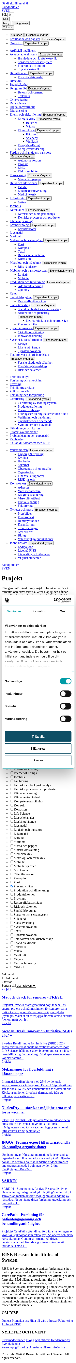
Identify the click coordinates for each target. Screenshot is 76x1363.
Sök (4, 14)
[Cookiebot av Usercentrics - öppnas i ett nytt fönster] (54, 600)
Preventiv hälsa (27, 324)
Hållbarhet (24, 461)
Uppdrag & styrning (31, 454)
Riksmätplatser (27, 266)
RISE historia (26, 479)
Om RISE (16, 43)
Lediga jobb (25, 547)
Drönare (23, 164)
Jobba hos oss (18, 543)
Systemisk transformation (26, 339)
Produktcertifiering (30, 406)
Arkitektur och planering (33, 312)
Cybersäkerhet (19, 99)
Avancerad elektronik (23, 54)
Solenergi (32, 138)
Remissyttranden (28, 521)
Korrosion (24, 258)
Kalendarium (26, 524)
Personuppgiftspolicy (15, 1347)
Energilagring (26, 118)
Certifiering (17, 399)
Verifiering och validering (34, 417)
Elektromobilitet (28, 171)
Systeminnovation (21, 328)
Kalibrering (17, 439)
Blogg (22, 535)
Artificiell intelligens (23, 50)
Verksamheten (19, 450)
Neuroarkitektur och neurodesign (47, 320)
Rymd (13, 293)
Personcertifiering (29, 410)
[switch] (65, 694)
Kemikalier (17, 209)
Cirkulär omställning (31, 332)
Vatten (22, 202)
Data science (18, 103)
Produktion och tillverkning (27, 282)
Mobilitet (23, 278)
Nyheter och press (21, 509)
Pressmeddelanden (13, 1340)
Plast (21, 244)
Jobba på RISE (11, 1324)
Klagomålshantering (31, 494)
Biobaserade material (31, 255)
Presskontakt (26, 517)
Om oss (6, 1320)
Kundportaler (10, 7)
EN (8, 10)
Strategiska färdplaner (23, 432)
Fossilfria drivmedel (30, 77)
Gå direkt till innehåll (15, 3)
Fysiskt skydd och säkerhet (35, 362)
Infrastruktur (18, 198)
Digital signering (28, 502)
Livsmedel (16, 232)
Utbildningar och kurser (25, 428)
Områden (16, 34)
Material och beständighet (26, 240)
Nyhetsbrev (25, 531)
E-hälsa (22, 187)
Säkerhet (23, 465)
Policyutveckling (20, 391)
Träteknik (24, 96)
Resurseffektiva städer (32, 301)
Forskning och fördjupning (27, 395)
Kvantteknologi (20, 225)
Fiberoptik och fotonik (32, 65)
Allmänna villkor (40, 1347)
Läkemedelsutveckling (32, 190)
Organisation (26, 472)
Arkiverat (8, 974)
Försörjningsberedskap (32, 366)
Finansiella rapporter (31, 476)
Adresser (23, 487)
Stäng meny (21, 23)
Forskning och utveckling (26, 380)
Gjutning (23, 289)
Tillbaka (7, 27)
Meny (6, 23)
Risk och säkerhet (29, 370)
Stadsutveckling (20, 305)
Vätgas (30, 126)
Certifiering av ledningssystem (37, 403)
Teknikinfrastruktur (22, 387)
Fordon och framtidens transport (30, 152)
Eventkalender (11, 1343)
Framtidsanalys (19, 376)
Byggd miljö (18, 88)
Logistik (23, 274)
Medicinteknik (27, 194)
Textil (21, 251)
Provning (15, 384)
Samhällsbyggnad (21, 297)
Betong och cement (30, 92)
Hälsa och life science (23, 183)
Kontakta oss (18, 483)
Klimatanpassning (21, 221)
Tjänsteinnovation (29, 351)
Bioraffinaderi (19, 73)
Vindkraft (32, 141)
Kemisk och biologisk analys (36, 214)
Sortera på (8, 985)
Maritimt (15, 236)
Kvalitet (23, 457)
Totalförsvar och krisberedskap (29, 354)
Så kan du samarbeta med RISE (30, 443)
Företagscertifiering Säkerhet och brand (43, 413)
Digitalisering (18, 110)
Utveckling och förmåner (34, 554)
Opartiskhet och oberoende (35, 421)
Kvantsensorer (27, 229)
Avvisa (38, 760)
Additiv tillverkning (30, 286)
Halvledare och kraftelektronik (37, 58)
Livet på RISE (27, 550)
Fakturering (25, 505)
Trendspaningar (28, 528)
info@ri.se (58, 1347)
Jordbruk (15, 206)
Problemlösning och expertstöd (29, 435)
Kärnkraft (32, 134)
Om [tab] (62, 611)
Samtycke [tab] (14, 611)
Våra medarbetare (29, 491)
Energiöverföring (29, 145)
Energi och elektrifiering (25, 114)
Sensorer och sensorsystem (35, 62)
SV (4, 10)
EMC (21, 167)
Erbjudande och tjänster (25, 39)
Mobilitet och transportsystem (28, 270)
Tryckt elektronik (29, 69)
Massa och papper (29, 179)
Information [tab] (38, 611)
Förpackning (18, 175)
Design (22, 343)
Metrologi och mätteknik (25, 262)
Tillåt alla (38, 736)
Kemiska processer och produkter (39, 217)
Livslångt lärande (29, 347)
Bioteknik (16, 81)
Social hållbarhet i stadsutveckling (39, 309)
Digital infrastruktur (22, 107)
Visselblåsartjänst (29, 498)
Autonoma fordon (29, 160)
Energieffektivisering (31, 149)
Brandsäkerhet (19, 84)
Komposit (24, 248)
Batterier (31, 122)
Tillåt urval (38, 748)
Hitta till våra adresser (43, 1320)
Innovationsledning (30, 336)
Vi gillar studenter (29, 558)
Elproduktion (26, 130)
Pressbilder (25, 513)
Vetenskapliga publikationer (35, 539)
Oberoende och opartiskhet (35, 468)
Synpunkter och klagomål (34, 424)
